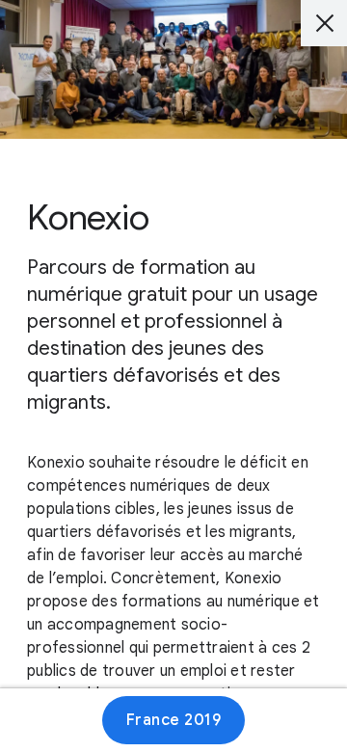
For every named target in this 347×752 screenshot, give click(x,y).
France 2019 (174, 720)
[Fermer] (324, 23)
